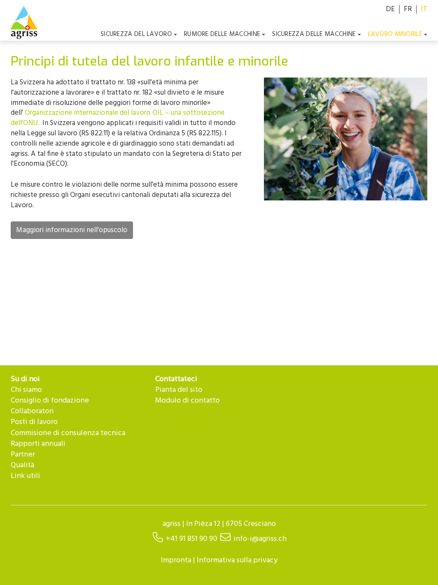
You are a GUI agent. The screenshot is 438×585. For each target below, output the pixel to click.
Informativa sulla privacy (237, 560)
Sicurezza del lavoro (136, 34)
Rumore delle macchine (222, 34)
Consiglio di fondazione (50, 400)
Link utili (25, 476)
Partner (23, 454)
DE (390, 9)
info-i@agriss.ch (260, 539)
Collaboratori (32, 411)
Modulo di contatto (187, 400)
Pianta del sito (178, 390)
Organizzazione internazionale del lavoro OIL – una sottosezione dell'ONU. (118, 118)
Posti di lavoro (34, 422)
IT (424, 9)
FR (408, 9)
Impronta (176, 560)
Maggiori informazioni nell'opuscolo (71, 230)
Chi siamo (26, 390)
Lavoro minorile (395, 34)
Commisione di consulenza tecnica (68, 433)
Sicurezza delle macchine (313, 34)
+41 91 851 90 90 (191, 539)
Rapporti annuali (38, 444)
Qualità (22, 465)
